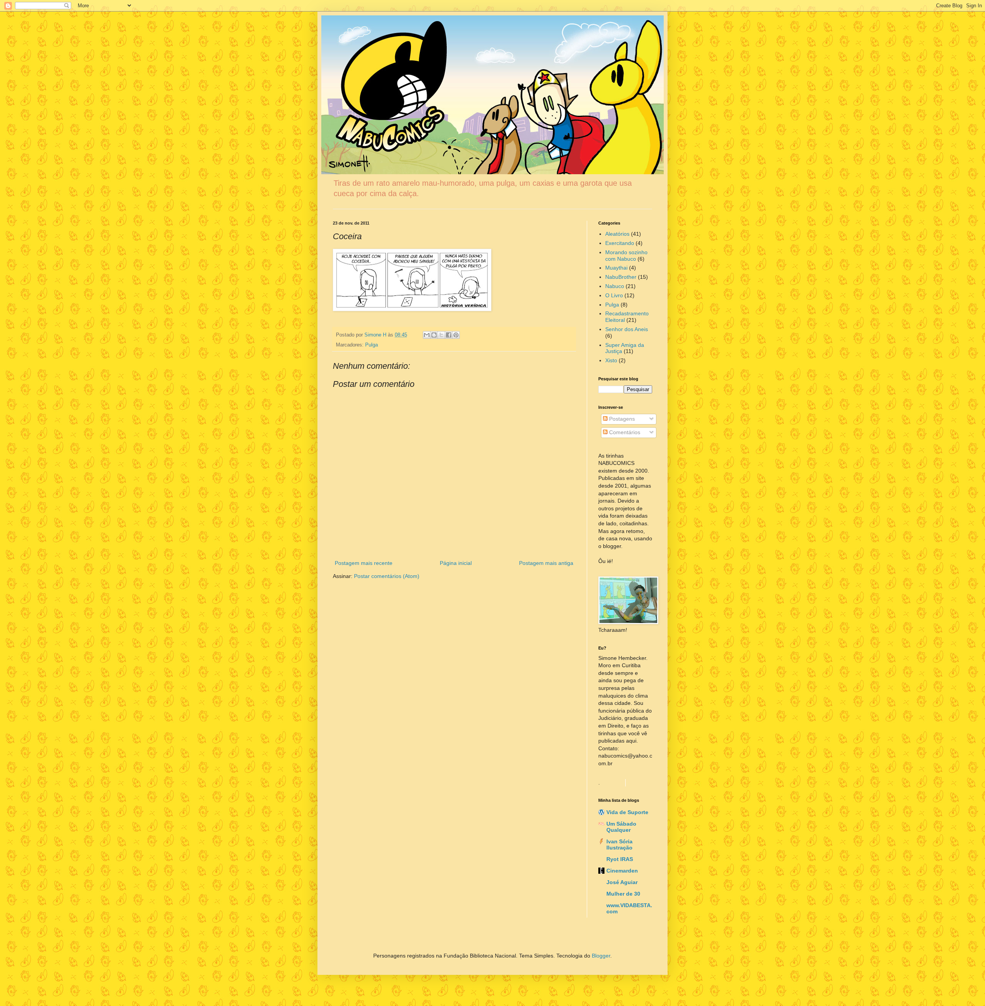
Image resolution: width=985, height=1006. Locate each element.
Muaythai (616, 268)
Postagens (621, 419)
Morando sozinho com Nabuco (626, 255)
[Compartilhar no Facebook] (448, 335)
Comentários (624, 432)
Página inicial (456, 563)
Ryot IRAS (619, 859)
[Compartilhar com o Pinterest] (456, 335)
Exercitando (619, 243)
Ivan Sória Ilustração (619, 844)
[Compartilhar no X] (441, 335)
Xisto (611, 360)
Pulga (371, 345)
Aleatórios (617, 234)
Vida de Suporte (627, 812)
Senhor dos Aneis (626, 329)
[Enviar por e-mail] (427, 335)
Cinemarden (622, 871)
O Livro (614, 295)
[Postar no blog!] (434, 335)
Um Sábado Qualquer (621, 827)
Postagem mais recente (363, 563)
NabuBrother (620, 277)
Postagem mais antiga (546, 563)
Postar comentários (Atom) (386, 576)
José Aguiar (622, 882)
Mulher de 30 (623, 894)
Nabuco (614, 286)
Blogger (601, 956)
